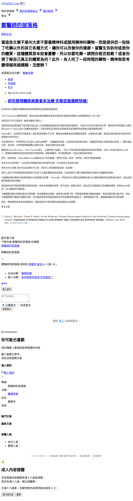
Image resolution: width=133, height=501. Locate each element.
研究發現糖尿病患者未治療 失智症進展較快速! (48, 101)
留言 (39, 264)
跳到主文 (6, 34)
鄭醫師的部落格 (19, 25)
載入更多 (7, 289)
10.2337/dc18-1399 (19, 222)
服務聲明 (97, 456)
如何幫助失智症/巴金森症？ (37, 277)
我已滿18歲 (8, 494)
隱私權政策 (84, 456)
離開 (19, 494)
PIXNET (42, 456)
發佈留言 (7, 309)
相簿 (10, 79)
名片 (10, 87)
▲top (4, 283)
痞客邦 (32, 264)
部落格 (12, 83)
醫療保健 (28, 73)
